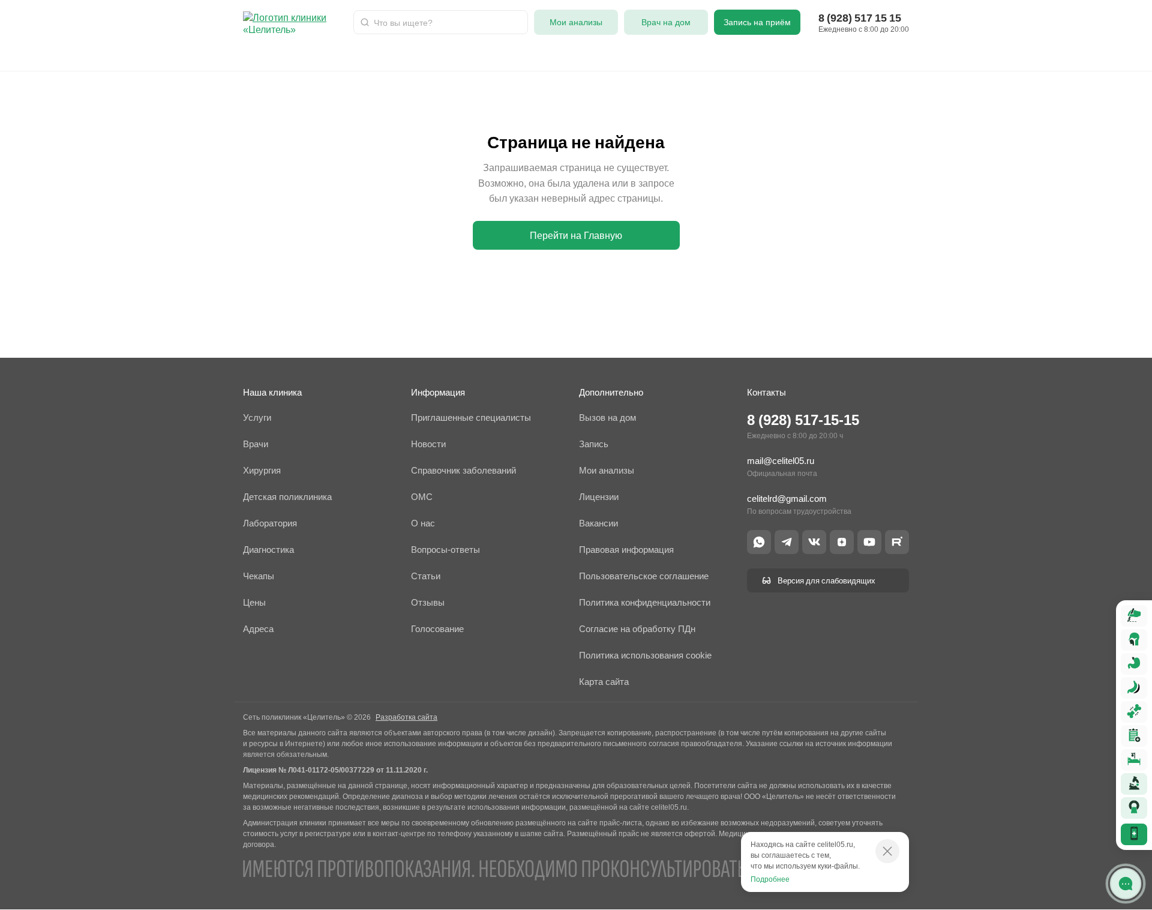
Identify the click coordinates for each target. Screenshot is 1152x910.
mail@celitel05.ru (780, 460)
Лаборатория (411, 56)
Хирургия (480, 56)
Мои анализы (606, 470)
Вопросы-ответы (816, 56)
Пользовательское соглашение (644, 576)
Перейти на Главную (576, 235)
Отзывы (889, 56)
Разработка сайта (406, 717)
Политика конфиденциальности (644, 602)
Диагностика (587, 56)
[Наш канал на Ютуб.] (869, 542)
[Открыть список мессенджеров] (1125, 883)
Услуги (303, 56)
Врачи (257, 56)
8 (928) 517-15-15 (803, 420)
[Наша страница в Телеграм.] (787, 542)
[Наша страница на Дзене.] (842, 542)
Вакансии (598, 523)
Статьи (996, 56)
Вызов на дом (607, 417)
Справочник (1057, 56)
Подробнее (770, 879)
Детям (350, 56)
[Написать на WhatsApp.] (759, 542)
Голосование (437, 628)
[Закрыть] (887, 851)
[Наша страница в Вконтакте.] (814, 542)
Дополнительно (611, 392)
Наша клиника (272, 392)
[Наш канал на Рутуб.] (897, 542)
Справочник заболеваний (463, 470)
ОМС (530, 56)
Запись (593, 444)
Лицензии (599, 496)
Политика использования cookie (645, 655)
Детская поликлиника (287, 496)
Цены (254, 602)
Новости (944, 56)
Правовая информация (626, 549)
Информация (438, 392)
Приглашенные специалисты (471, 417)
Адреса (692, 56)
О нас (645, 56)
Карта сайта (604, 681)
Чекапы (744, 56)
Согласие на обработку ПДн (637, 628)
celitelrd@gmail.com (787, 498)
